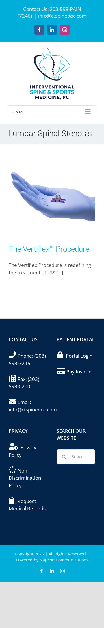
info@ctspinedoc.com (62, 15)
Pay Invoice (79, 371)
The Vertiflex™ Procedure (49, 249)
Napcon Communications (64, 560)
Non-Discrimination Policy (25, 478)
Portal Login (79, 355)
